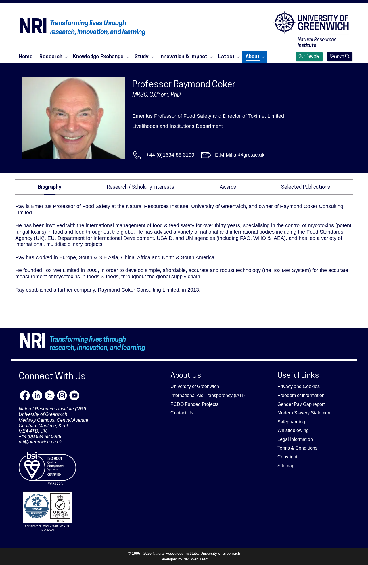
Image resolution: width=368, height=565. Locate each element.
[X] (50, 395)
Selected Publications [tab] (305, 187)
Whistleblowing (293, 430)
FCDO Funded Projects (194, 404)
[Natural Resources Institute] (310, 28)
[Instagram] (62, 395)
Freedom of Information (301, 395)
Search (337, 56)
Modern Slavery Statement (304, 412)
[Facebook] (25, 395)
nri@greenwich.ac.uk (40, 441)
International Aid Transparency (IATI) (207, 395)
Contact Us (181, 412)
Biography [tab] (50, 187)
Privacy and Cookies (298, 386)
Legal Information (295, 439)
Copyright (287, 456)
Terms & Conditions (297, 448)
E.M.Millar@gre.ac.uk (239, 155)
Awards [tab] (228, 187)
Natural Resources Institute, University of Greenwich (196, 553)
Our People (309, 56)
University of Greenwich (194, 386)
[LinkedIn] (37, 395)
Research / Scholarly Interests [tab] (140, 187)
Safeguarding (291, 421)
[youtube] (74, 395)
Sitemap (285, 465)
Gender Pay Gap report (301, 404)
